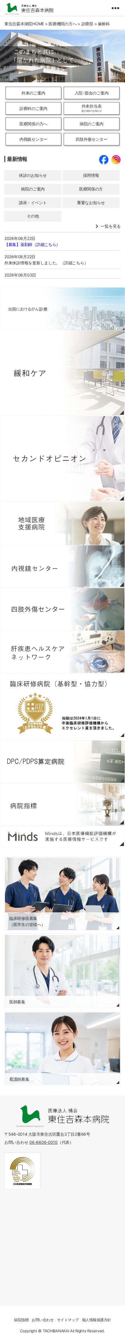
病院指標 (21, 1319)
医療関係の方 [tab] (91, 188)
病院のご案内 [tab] (33, 188)
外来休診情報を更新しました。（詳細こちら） (46, 262)
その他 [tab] (33, 215)
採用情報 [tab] (91, 175)
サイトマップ (68, 1319)
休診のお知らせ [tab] (33, 175)
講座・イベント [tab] (33, 202)
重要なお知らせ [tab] (91, 202)
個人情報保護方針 (96, 1319)
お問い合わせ (42, 1319)
